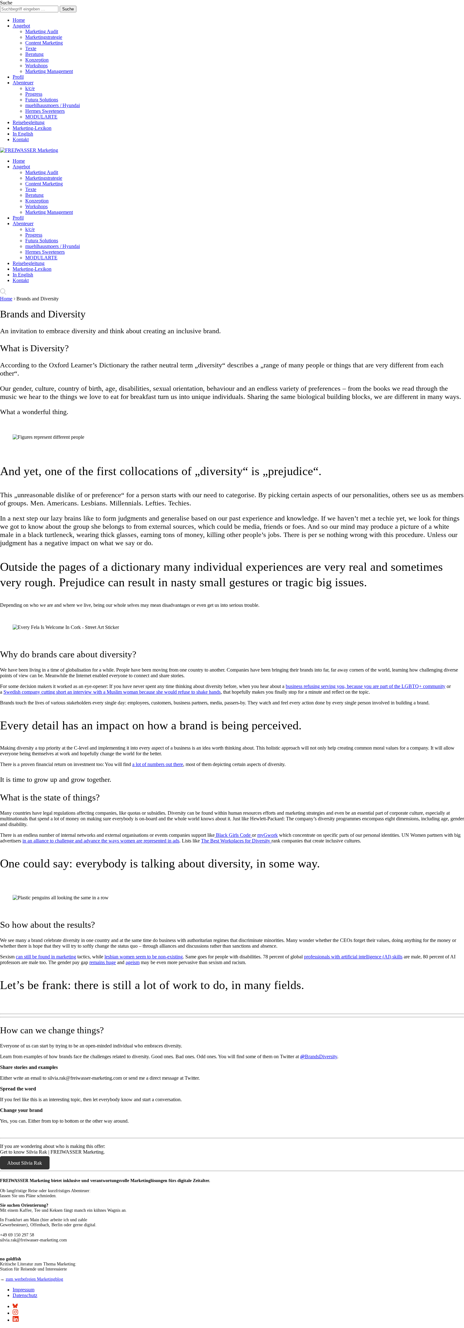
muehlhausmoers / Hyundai (52, 105)
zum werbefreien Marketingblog (34, 1279)
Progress (33, 94)
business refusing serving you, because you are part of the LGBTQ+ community (365, 686)
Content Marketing (44, 42)
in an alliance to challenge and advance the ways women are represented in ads (100, 840)
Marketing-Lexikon (32, 128)
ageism (133, 962)
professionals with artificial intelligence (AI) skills (353, 956)
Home (19, 20)
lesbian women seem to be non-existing (143, 956)
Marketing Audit (41, 31)
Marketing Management (49, 71)
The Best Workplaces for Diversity (236, 840)
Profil (18, 77)
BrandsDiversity (318, 1056)
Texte (30, 48)
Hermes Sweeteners (45, 111)
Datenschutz (25, 1295)
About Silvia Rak (24, 1162)
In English (23, 133)
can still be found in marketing (46, 956)
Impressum (23, 1289)
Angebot (21, 25)
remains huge (102, 962)
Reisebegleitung (29, 122)
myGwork (267, 835)
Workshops (36, 65)
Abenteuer (23, 82)
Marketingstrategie (43, 37)
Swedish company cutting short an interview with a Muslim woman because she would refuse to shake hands (112, 692)
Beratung (34, 54)
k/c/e (30, 88)
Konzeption (37, 60)
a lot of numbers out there (157, 764)
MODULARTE (41, 116)
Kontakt (21, 139)
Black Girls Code (233, 835)
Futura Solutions (41, 99)
